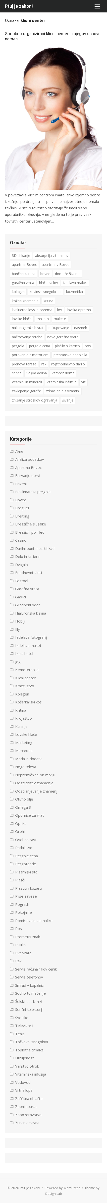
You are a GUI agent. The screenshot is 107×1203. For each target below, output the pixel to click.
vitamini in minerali (27, 382)
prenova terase (24, 364)
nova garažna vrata (62, 337)
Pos (18, 928)
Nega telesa (25, 766)
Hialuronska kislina (30, 613)
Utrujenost (24, 1057)
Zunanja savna (27, 1122)
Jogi (18, 661)
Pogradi (22, 904)
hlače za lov (48, 282)
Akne (19, 451)
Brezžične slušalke (30, 523)
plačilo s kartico (67, 346)
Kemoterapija (27, 669)
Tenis (20, 1033)
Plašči (20, 879)
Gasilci (20, 596)
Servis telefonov (29, 976)
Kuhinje (21, 726)
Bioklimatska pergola (33, 491)
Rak (18, 960)
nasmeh (80, 327)
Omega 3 (23, 807)
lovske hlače (22, 318)
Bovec (20, 499)
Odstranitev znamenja (34, 782)
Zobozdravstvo (28, 1114)
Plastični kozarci (28, 888)
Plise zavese (26, 896)
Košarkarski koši (28, 701)
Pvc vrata (23, 952)
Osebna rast (26, 839)
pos (88, 346)
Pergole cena (26, 855)
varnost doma (63, 373)
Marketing (23, 742)
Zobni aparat (26, 1106)
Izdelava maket (28, 645)
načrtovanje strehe (27, 337)
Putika (20, 944)
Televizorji (24, 1025)
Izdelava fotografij (31, 637)
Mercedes (24, 750)
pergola (18, 346)
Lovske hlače (26, 734)
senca (16, 373)
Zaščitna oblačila (29, 1098)
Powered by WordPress (62, 1188)
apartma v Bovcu (55, 264)
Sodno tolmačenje (30, 993)
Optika (20, 823)
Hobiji (20, 621)
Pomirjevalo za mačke (34, 920)
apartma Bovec (24, 264)
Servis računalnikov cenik (36, 969)
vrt (83, 382)
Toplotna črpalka (29, 1049)
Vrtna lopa (24, 1090)
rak (43, 364)
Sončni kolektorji (29, 1009)
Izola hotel (24, 653)
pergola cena (39, 346)
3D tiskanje (21, 255)
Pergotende (25, 863)
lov (59, 309)
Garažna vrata (27, 588)
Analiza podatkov (29, 459)
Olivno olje (24, 799)
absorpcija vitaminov (51, 255)
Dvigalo (21, 564)
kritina (48, 300)
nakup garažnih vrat (28, 327)
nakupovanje (59, 327)
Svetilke (21, 1017)
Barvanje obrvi (27, 475)
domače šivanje (67, 273)
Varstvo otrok (27, 1066)
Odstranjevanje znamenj (36, 791)
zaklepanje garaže (26, 391)
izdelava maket (75, 282)
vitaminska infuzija (61, 382)
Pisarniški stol (26, 871)
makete (60, 318)
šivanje (67, 400)
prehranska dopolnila (70, 354)
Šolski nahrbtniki (28, 1001)
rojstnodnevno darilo (68, 364)
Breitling (22, 516)
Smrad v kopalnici (29, 985)
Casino (20, 540)
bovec (45, 273)
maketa (43, 318)
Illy (17, 629)
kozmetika (74, 291)
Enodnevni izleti (28, 572)
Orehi (20, 831)
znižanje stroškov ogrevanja (34, 400)
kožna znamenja (25, 300)
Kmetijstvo (24, 685)
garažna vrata (23, 282)
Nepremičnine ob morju (35, 774)
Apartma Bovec (28, 467)
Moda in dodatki (28, 758)
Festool (21, 580)
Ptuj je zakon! (19, 6)
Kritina (20, 710)
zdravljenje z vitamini (63, 391)
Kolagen (22, 693)
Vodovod (23, 1082)
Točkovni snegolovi (31, 1041)
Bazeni (21, 483)
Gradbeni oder (27, 604)
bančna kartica (23, 273)
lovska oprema (79, 309)
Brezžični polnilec (29, 532)
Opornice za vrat (29, 815)
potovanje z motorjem (30, 354)
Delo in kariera (27, 556)
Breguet (22, 507)
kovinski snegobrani (45, 291)
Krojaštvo (23, 718)
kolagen (18, 291)
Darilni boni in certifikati (34, 548)
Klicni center (25, 677)
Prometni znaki (28, 936)
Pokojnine (23, 912)
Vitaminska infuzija (30, 1074)
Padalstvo (23, 847)
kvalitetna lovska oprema (32, 309)
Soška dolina (36, 373)
